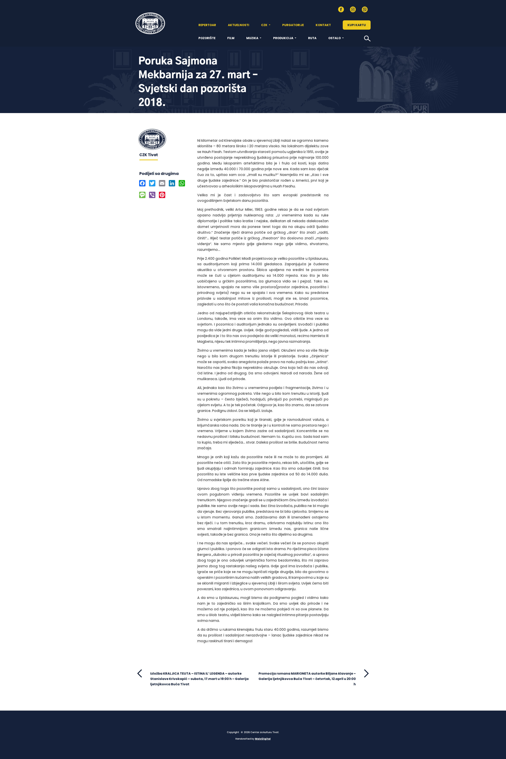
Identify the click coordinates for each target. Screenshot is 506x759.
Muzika (252, 38)
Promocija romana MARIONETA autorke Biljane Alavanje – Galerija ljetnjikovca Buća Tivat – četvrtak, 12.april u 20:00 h (307, 678)
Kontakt (323, 25)
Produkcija (283, 38)
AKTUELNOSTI (238, 25)
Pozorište (206, 38)
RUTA (312, 38)
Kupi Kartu (356, 25)
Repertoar (207, 25)
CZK (264, 25)
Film (230, 38)
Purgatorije (293, 25)
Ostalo (334, 38)
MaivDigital (263, 738)
